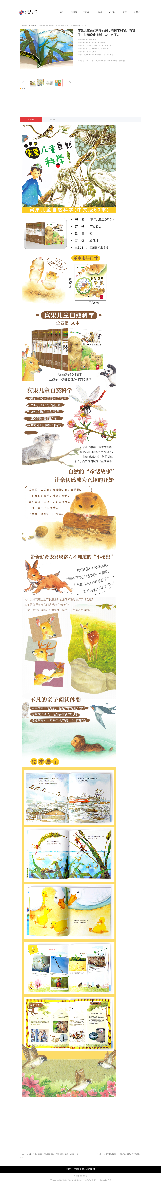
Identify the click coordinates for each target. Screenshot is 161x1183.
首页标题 (24, 25)
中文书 (33, 25)
